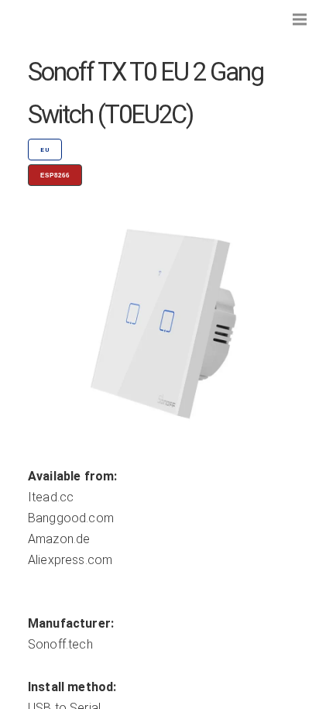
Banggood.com (71, 518)
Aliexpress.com (70, 559)
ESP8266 (55, 175)
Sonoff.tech (60, 644)
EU (45, 149)
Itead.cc (51, 497)
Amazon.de (59, 539)
